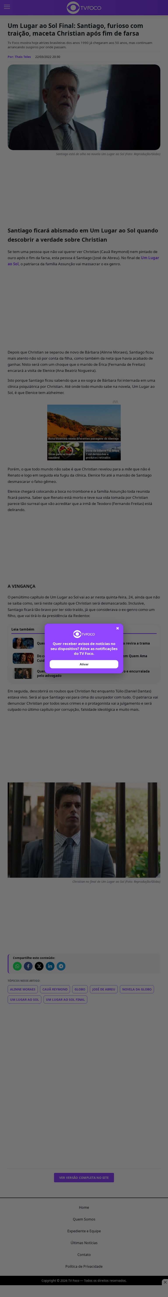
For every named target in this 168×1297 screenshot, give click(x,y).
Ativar (84, 664)
